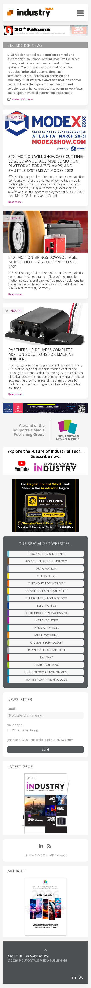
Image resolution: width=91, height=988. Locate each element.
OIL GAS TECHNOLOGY (46, 642)
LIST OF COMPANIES (21, 965)
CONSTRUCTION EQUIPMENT (46, 591)
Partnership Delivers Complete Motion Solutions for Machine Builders (41, 354)
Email (11, 709)
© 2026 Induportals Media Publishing (37, 960)
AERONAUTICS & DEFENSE (46, 554)
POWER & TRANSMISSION (46, 650)
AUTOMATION (46, 569)
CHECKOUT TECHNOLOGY (46, 583)
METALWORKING (46, 635)
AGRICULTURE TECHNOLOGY (46, 561)
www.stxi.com (22, 99)
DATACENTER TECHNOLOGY (46, 598)
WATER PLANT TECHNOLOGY (46, 679)
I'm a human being (25, 730)
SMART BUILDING (46, 665)
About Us (14, 956)
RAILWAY (46, 657)
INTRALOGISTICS (46, 620)
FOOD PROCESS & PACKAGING (46, 613)
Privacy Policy (37, 956)
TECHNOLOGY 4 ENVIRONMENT (46, 672)
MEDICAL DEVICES (46, 628)
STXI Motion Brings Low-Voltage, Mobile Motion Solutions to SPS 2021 (42, 262)
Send (45, 749)
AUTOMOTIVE (46, 576)
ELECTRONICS (46, 605)
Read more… (15, 202)
